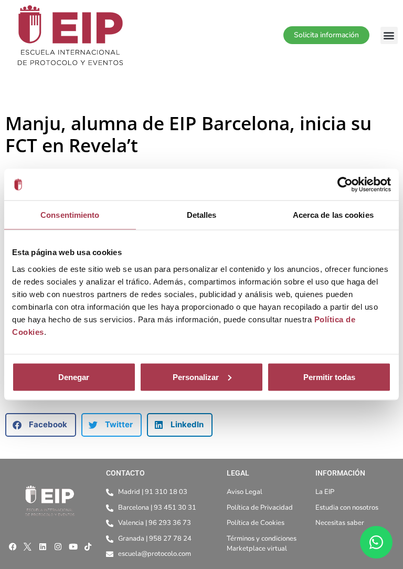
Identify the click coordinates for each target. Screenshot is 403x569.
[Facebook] (12, 547)
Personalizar (196, 376)
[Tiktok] (88, 547)
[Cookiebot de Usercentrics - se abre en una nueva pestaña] (345, 185)
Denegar (73, 376)
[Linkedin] (43, 547)
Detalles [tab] (202, 214)
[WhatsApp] (376, 542)
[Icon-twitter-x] (28, 547)
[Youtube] (73, 547)
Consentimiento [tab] (69, 214)
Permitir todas (329, 376)
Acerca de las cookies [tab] (333, 214)
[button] (389, 35)
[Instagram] (58, 547)
